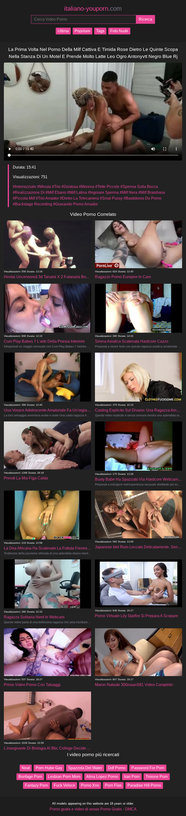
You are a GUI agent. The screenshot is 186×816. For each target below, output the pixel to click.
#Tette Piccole (107, 187)
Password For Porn (147, 768)
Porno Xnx (90, 785)
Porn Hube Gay (49, 768)
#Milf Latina (77, 192)
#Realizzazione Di (29, 192)
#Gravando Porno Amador (75, 204)
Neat (26, 768)
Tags (100, 31)
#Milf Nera (128, 192)
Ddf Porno (116, 768)
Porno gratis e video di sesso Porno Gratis (86, 809)
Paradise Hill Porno (144, 785)
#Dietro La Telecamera (79, 198)
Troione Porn (157, 777)
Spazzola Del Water (85, 768)
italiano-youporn (93, 8)
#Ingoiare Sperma (103, 192)
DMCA (131, 809)
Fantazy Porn (36, 785)
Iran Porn (132, 777)
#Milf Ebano (56, 192)
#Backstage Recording (32, 204)
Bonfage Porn (30, 777)
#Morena (86, 187)
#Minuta (44, 187)
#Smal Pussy (111, 198)
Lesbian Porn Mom (64, 777)
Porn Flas (113, 785)
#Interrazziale (24, 187)
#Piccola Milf (24, 198)
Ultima (63, 31)
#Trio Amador (47, 198)
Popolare (82, 31)
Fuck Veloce (64, 785)
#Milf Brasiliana (151, 192)
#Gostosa (70, 187)
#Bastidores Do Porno (143, 198)
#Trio (56, 187)
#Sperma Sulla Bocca (139, 187)
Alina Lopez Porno (102, 777)
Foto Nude (119, 31)
